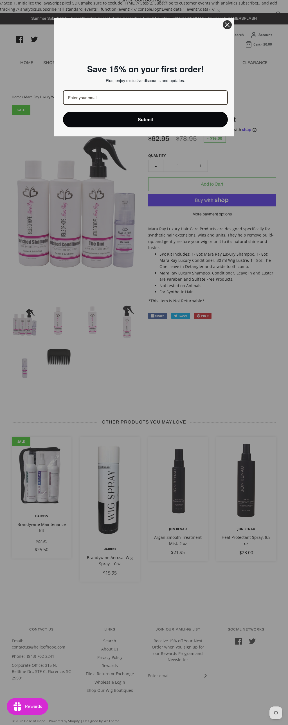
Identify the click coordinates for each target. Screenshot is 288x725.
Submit (145, 119)
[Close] (227, 24)
